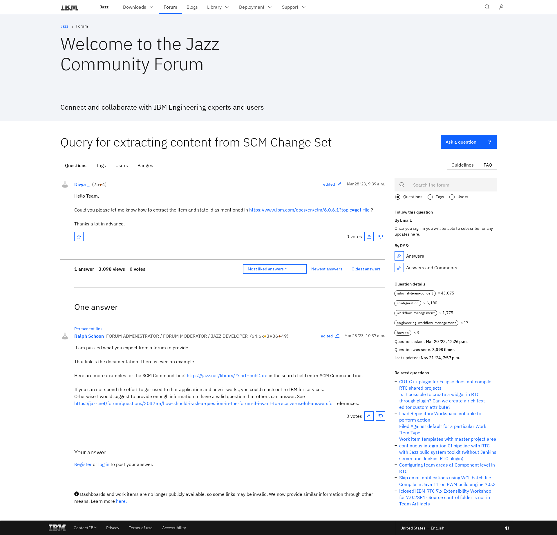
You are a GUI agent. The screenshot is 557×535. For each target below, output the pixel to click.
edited (329, 184)
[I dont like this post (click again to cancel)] (380, 236)
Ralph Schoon (89, 336)
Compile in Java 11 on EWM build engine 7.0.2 (447, 484)
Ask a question (461, 142)
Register (83, 464)
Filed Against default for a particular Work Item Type (442, 429)
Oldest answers (366, 269)
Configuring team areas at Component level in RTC (447, 468)
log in (103, 464)
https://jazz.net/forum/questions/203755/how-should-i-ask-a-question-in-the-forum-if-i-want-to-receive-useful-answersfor (204, 403)
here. (121, 501)
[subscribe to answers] (399, 256)
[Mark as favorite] (79, 236)
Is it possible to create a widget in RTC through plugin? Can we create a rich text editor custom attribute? (442, 400)
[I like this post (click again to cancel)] (369, 236)
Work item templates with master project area (447, 439)
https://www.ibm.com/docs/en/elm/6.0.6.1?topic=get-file (309, 210)
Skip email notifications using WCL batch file (445, 477)
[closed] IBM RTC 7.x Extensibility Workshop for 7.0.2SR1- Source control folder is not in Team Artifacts (445, 497)
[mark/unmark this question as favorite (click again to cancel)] (79, 236)
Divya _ (82, 184)
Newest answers (326, 269)
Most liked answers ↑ (268, 269)
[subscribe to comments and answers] (399, 267)
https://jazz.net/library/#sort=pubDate (227, 375)
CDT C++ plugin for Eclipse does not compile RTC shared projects (445, 385)
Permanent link (88, 328)
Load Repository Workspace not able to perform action (440, 417)
